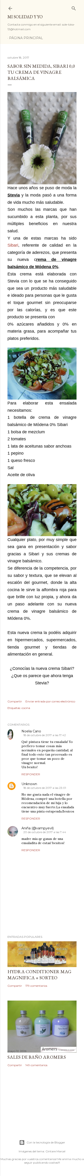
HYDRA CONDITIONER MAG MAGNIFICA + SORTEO (39, 974)
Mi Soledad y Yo (25, 16)
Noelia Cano (31, 731)
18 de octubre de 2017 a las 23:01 (44, 788)
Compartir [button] (14, 701)
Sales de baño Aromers (36, 1057)
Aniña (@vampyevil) (37, 828)
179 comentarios (36, 985)
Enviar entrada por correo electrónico (50, 701)
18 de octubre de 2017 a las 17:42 (44, 735)
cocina (25, 708)
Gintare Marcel (55, 1151)
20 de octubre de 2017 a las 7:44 (44, 832)
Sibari (12, 245)
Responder (30, 774)
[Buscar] (74, 7)
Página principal (26, 38)
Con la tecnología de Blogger (46, 1142)
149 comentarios (36, 1065)
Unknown (29, 784)
